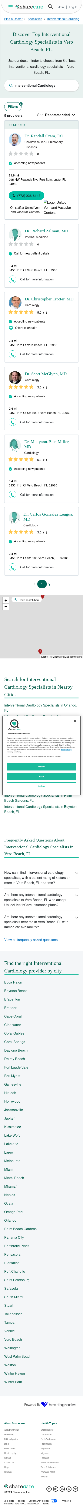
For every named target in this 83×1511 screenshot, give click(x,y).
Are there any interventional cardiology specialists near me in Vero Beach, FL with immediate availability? (36, 921)
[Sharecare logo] (41, 1486)
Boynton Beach (15, 990)
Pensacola (12, 1254)
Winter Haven (14, 1373)
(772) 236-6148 (28, 195)
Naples (9, 1194)
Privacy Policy (66, 749)
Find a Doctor (13, 19)
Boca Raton (13, 982)
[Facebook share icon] (49, 1490)
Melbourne (12, 1160)
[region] (41, 755)
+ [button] (5, 600)
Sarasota (11, 1288)
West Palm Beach (17, 1356)
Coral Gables (14, 1033)
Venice (9, 1330)
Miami (8, 1169)
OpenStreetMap (61, 656)
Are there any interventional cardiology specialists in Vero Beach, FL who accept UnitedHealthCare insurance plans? (35, 899)
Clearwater (12, 1024)
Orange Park (13, 1211)
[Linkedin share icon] (62, 1490)
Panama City (14, 1237)
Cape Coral (13, 1016)
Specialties (35, 19)
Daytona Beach (16, 1050)
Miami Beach (14, 1177)
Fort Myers (12, 1075)
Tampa (9, 1322)
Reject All (41, 766)
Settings (41, 786)
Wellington (12, 1347)
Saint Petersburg (17, 1279)
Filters (14, 105)
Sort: (53, 115)
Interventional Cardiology (64, 19)
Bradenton (12, 999)
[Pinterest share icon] (75, 1490)
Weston (10, 1364)
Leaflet (44, 656)
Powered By (32, 1404)
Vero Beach (13, 1339)
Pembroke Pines (16, 1245)
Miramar (10, 1186)
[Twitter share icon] (69, 1490)
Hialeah (10, 1092)
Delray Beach (14, 1058)
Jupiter (9, 1118)
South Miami (13, 1296)
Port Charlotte (14, 1271)
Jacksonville (13, 1109)
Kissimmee (12, 1126)
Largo (8, 1152)
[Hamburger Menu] (11, 6)
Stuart (8, 1305)
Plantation (12, 1262)
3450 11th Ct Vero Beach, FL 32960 (33, 270)
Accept (41, 776)
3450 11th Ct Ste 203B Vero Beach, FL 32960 (39, 413)
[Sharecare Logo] (29, 6)
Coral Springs (14, 1041)
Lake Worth (12, 1135)
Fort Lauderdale (16, 1067)
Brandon (10, 1007)
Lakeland (11, 1143)
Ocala (8, 1203)
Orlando (10, 1220)
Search (50, 7)
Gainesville (12, 1084)
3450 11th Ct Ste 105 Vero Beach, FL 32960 (39, 558)
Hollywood (12, 1101)
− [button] (5, 606)
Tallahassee (13, 1313)
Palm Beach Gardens (20, 1228)
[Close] (75, 720)
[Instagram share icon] (55, 1490)
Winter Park (13, 1381)
